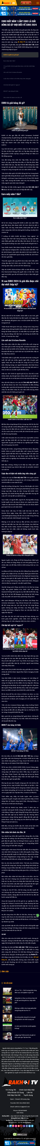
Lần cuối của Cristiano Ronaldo (12, 72)
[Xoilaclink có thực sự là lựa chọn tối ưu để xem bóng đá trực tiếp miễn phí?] (7, 1000)
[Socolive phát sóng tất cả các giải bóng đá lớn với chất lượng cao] (7, 1018)
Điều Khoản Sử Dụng (16, 1092)
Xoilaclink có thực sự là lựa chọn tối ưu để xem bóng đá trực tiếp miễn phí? (26, 1000)
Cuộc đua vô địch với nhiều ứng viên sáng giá (16, 78)
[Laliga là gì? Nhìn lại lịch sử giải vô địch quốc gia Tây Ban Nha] (7, 1036)
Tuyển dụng (28, 1095)
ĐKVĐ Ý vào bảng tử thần (10, 91)
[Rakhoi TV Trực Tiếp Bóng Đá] (8, 3)
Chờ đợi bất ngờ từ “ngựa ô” (11, 85)
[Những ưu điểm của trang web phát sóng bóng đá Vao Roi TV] (7, 1009)
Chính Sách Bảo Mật (26, 1089)
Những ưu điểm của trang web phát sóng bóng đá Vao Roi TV (25, 1009)
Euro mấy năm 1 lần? (9, 61)
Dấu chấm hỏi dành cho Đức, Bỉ (12, 97)
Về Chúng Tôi (11, 1089)
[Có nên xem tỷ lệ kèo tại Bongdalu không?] (7, 1027)
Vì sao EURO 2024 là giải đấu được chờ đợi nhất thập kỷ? (19, 67)
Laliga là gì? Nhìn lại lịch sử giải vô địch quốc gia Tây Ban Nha (25, 1036)
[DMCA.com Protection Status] (20, 1134)
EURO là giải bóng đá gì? (11, 55)
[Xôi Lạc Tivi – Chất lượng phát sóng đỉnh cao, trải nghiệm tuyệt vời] (7, 991)
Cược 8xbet (26, 3)
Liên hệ (29, 1092)
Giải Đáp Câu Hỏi (13, 1095)
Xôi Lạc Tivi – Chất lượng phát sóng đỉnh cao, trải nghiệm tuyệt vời (26, 991)
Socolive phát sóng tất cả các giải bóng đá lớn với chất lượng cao (25, 1018)
